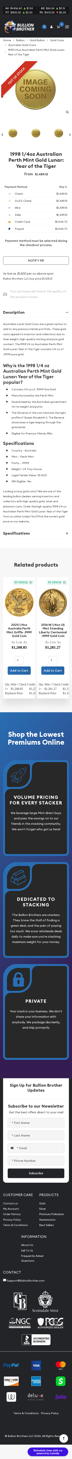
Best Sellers (46, 1225)
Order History (12, 1214)
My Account (11, 1208)
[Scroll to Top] (63, 1438)
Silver (42, 1208)
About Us (27, 1245)
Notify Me (36, 260)
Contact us (10, 1203)
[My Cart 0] (59, 26)
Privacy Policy (12, 1219)
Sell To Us (27, 1250)
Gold (42, 1203)
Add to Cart (19, 671)
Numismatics (47, 1219)
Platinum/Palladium (51, 1214)
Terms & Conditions (15, 1225)
